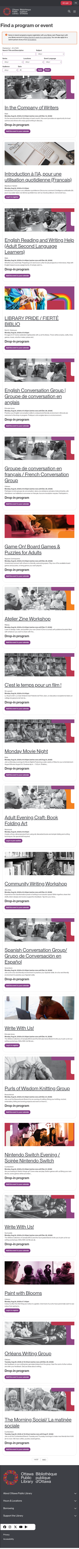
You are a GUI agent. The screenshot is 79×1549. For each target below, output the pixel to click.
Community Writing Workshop (36, 884)
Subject (39, 50)
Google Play (26, 1527)
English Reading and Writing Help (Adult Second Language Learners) (39, 246)
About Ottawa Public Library (17, 1493)
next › (44, 1460)
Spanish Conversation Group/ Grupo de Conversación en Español (36, 956)
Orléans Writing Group (28, 1353)
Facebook (4, 1527)
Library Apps (31, 1527)
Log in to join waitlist (13, 841)
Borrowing (8, 1508)
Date (20, 67)
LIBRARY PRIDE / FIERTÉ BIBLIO (32, 321)
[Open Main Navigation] (74, 12)
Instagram (10, 1527)
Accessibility (8, 1539)
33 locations (31, 40)
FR (76, 3)
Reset (47, 70)
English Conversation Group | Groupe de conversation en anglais (35, 396)
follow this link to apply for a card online (37, 37)
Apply (40, 70)
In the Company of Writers (32, 108)
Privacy (6, 1534)
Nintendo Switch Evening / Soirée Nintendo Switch (32, 1158)
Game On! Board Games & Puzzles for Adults (32, 549)
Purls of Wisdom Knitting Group (37, 1088)
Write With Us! (19, 1028)
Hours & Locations (12, 1500)
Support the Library (13, 1515)
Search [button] (69, 11)
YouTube (20, 1527)
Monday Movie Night (26, 751)
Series (4, 58)
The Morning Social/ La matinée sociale (38, 1423)
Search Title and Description (13, 50)
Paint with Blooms (23, 1293)
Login (67, 3)
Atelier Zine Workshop (28, 619)
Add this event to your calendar (17, 131)
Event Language (50, 58)
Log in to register (12, 197)
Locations (27, 58)
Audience (6, 67)
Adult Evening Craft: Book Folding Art (31, 820)
